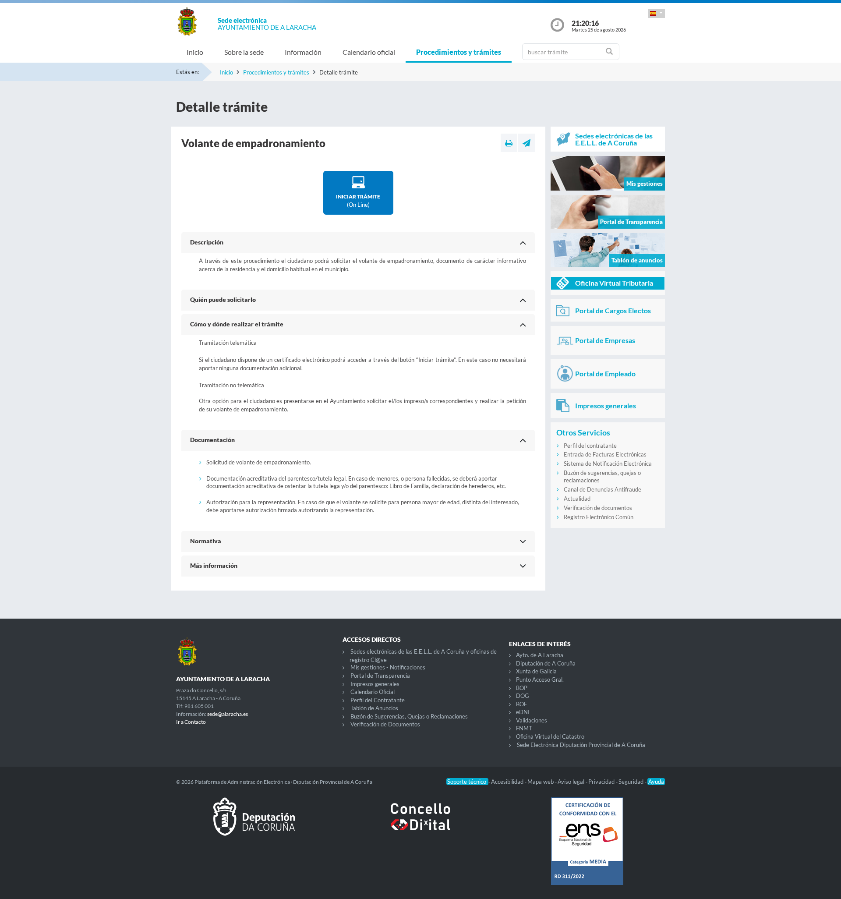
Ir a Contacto (191, 721)
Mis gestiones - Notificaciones (387, 667)
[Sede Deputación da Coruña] (254, 823)
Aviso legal (572, 781)
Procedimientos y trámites (458, 52)
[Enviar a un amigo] (526, 143)
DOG (522, 695)
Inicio (195, 52)
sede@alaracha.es (227, 714)
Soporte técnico (467, 781)
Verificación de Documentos (385, 724)
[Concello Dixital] (420, 823)
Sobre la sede (244, 52)
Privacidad (602, 781)
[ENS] (587, 848)
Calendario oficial (369, 52)
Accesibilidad (508, 781)
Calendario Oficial (372, 691)
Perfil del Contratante (377, 700)
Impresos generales (374, 683)
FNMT (524, 728)
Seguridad (631, 781)
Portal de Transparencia (380, 675)
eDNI (523, 711)
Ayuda (656, 781)
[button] (656, 13)
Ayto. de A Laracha (539, 654)
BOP (521, 687)
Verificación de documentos (598, 507)
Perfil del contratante (590, 445)
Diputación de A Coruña (546, 663)
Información (303, 52)
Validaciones (531, 720)
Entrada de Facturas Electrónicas (605, 454)
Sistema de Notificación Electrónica (608, 463)
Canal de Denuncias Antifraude (602, 489)
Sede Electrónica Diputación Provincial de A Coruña (581, 744)
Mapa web (541, 781)
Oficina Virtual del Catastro (550, 736)
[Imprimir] (509, 143)
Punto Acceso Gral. (540, 679)
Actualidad (577, 498)
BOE (521, 704)
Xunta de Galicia (536, 671)
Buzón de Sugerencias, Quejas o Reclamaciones (409, 716)
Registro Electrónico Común (598, 516)
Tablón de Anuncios (374, 707)
